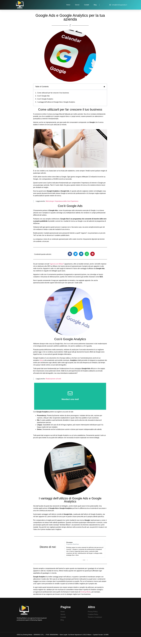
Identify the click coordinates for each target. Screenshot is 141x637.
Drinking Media (85, 592)
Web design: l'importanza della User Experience (62, 201)
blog (41, 360)
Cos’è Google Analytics (45, 99)
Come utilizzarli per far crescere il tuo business (53, 93)
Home (68, 5)
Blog (95, 5)
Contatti (86, 5)
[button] (65, 549)
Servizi (77, 5)
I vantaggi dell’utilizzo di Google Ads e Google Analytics (56, 102)
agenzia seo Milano (56, 264)
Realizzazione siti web (53, 379)
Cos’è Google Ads (43, 96)
